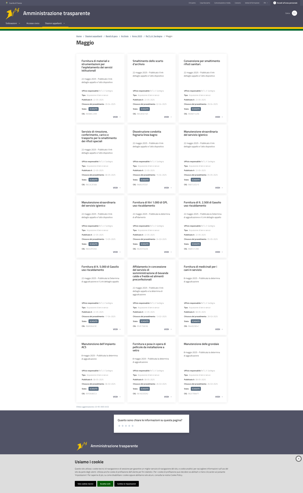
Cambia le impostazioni (126, 483)
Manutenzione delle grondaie (201, 343)
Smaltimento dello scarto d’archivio (148, 62)
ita (265, 3)
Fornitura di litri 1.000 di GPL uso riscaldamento (150, 204)
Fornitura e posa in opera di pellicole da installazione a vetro (149, 347)
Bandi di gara (112, 36)
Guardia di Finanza (15, 3)
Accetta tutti (105, 483)
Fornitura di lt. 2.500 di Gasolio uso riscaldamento (202, 204)
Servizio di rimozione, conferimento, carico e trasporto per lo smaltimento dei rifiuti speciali (99, 136)
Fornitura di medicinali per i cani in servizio (200, 268)
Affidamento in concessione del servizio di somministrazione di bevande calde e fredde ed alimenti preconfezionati (150, 273)
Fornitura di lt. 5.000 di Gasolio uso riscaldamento (100, 268)
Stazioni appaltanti (93, 36)
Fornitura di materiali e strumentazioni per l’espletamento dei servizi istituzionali (97, 65)
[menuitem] (13, 23)
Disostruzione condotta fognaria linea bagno (147, 133)
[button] (294, 13)
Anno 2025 (137, 36)
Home (79, 36)
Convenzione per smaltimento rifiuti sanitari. (202, 62)
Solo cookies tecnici (85, 483)
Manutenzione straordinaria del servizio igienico (201, 133)
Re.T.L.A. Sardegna (154, 36)
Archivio (125, 36)
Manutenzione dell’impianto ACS (99, 345)
